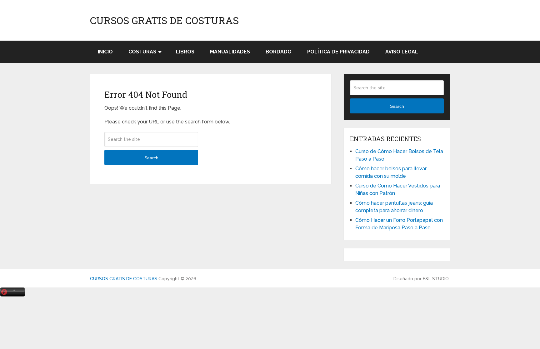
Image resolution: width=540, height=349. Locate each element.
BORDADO (279, 52)
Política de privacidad (338, 52)
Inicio (105, 52)
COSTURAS (142, 52)
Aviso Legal (401, 52)
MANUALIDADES (230, 52)
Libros (185, 52)
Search (151, 157)
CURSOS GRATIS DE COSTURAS (164, 20)
